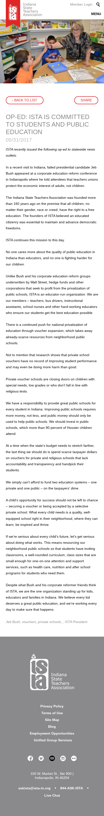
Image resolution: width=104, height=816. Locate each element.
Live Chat (52, 795)
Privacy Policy (52, 706)
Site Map (52, 720)
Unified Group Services (53, 740)
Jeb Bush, (14, 622)
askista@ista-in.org (34, 788)
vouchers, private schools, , (43, 622)
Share (86, 100)
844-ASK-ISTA (71, 788)
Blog (52, 726)
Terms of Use (52, 713)
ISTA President (76, 622)
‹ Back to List (24, 100)
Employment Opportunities (52, 733)
